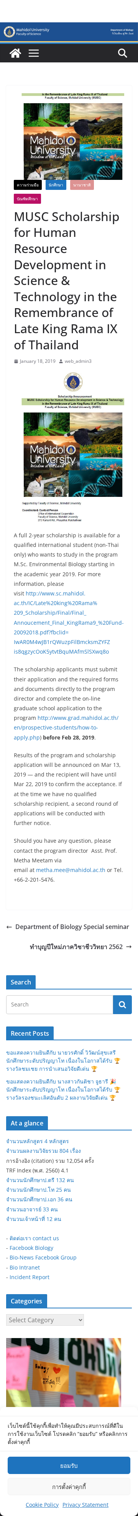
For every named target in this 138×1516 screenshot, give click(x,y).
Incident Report (29, 1277)
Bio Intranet (25, 1267)
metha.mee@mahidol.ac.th (70, 870)
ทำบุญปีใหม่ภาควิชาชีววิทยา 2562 (76, 946)
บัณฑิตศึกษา (27, 198)
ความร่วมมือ (28, 185)
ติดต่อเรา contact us (34, 1238)
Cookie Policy (42, 1504)
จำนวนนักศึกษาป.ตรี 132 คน (40, 1180)
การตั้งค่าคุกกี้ (69, 1487)
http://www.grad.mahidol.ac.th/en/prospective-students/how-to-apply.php (66, 727)
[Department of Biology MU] (15, 53)
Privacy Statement (85, 1504)
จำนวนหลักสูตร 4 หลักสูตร (37, 1141)
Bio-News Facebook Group (43, 1257)
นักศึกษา (56, 185)
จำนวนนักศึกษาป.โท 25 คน (38, 1189)
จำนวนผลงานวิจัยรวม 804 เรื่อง (43, 1150)
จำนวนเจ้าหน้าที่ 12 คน (33, 1219)
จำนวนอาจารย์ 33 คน (32, 1209)
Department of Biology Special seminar (72, 926)
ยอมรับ (69, 1465)
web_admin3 (78, 361)
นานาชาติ (82, 185)
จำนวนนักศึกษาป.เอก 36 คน (39, 1199)
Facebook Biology (31, 1247)
